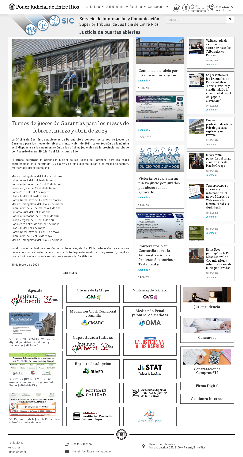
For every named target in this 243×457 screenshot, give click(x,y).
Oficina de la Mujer (93, 290)
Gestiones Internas (207, 399)
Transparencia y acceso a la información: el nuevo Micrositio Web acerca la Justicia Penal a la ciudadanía (217, 197)
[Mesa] (186, 8)
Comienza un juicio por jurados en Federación (158, 73)
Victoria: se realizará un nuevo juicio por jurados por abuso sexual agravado (159, 185)
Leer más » (144, 80)
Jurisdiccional (115, 7)
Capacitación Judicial (93, 338)
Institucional (92, 7)
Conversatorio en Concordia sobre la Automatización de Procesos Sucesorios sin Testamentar (158, 255)
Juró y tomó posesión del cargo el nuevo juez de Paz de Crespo (218, 160)
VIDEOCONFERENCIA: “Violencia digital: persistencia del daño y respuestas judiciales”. (31, 342)
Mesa (194, 5)
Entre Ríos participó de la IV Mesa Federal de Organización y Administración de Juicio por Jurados (219, 259)
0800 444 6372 (224, 7)
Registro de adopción (93, 364)
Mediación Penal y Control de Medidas (150, 313)
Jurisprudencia (207, 307)
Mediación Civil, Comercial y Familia (93, 313)
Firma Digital (207, 386)
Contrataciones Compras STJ (207, 371)
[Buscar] (230, 20)
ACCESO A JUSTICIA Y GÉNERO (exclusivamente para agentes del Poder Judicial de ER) (31, 382)
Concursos (207, 337)
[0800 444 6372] (211, 7)
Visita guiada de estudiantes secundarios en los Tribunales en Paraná (218, 48)
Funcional (136, 7)
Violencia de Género (150, 290)
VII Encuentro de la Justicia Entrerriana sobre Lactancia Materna (35, 421)
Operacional (156, 7)
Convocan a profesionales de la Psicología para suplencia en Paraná (219, 127)
